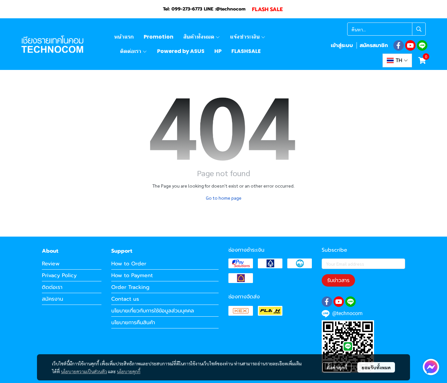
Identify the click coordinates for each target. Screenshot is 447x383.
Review (51, 264)
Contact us (125, 299)
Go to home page (223, 198)
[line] (422, 45)
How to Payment (132, 275)
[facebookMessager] (431, 367)
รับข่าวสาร (338, 280)
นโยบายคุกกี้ (128, 371)
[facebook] (398, 45)
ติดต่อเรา (52, 287)
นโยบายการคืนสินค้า (133, 322)
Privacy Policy (59, 275)
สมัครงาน (52, 299)
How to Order (128, 264)
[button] (386, 29)
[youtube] (410, 45)
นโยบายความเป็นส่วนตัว (84, 371)
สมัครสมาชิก (374, 45)
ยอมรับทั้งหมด (376, 367)
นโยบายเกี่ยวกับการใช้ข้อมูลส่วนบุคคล (152, 311)
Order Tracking (130, 287)
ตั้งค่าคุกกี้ (337, 367)
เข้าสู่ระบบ (342, 45)
